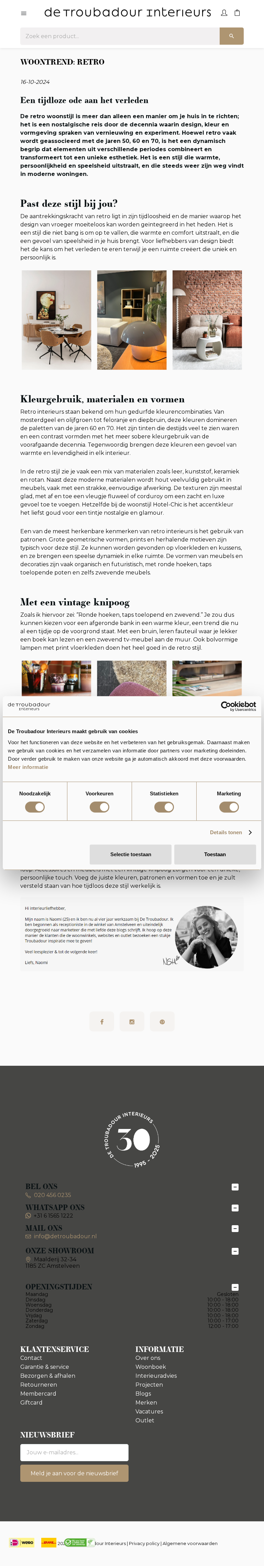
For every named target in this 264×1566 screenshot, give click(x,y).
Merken (146, 1402)
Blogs (143, 1393)
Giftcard (31, 1402)
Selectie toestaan (130, 854)
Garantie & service (44, 1367)
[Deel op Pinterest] (162, 1021)
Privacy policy (144, 1543)
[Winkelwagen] (237, 12)
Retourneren (38, 1385)
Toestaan (215, 854)
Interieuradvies (156, 1376)
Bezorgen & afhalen (47, 1376)
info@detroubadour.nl (65, 1236)
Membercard (38, 1393)
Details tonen (226, 832)
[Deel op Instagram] (132, 1021)
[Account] (224, 12)
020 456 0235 (52, 1195)
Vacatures (149, 1411)
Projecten (149, 1385)
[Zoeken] (232, 36)
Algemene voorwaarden (190, 1543)
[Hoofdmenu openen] (23, 14)
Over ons (147, 1358)
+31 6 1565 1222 (53, 1215)
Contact (31, 1358)
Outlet (144, 1420)
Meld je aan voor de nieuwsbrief (74, 1473)
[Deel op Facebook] (101, 1021)
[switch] (99, 807)
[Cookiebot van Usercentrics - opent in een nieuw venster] (226, 706)
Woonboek (150, 1367)
